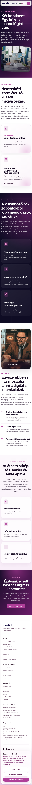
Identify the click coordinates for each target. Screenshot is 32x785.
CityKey (5, 694)
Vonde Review (7, 652)
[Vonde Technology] (9, 3)
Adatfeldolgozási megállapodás (11, 715)
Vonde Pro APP (7, 668)
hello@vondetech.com (9, 739)
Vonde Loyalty (7, 644)
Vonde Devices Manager (9, 659)
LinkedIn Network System (10, 649)
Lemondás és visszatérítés (10, 712)
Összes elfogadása (16, 780)
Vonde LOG (6, 654)
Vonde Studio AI (7, 647)
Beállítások (16, 769)
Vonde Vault (6, 657)
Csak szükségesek (16, 774)
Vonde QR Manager (8, 670)
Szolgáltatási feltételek (9, 710)
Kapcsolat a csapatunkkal (16, 606)
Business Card (7, 686)
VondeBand (6, 689)
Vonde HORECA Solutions (10, 642)
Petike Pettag (7, 675)
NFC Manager (6, 673)
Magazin (5, 678)
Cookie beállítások (8, 717)
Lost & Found (7, 696)
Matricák (5, 699)
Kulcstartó (6, 691)
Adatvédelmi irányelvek (9, 707)
